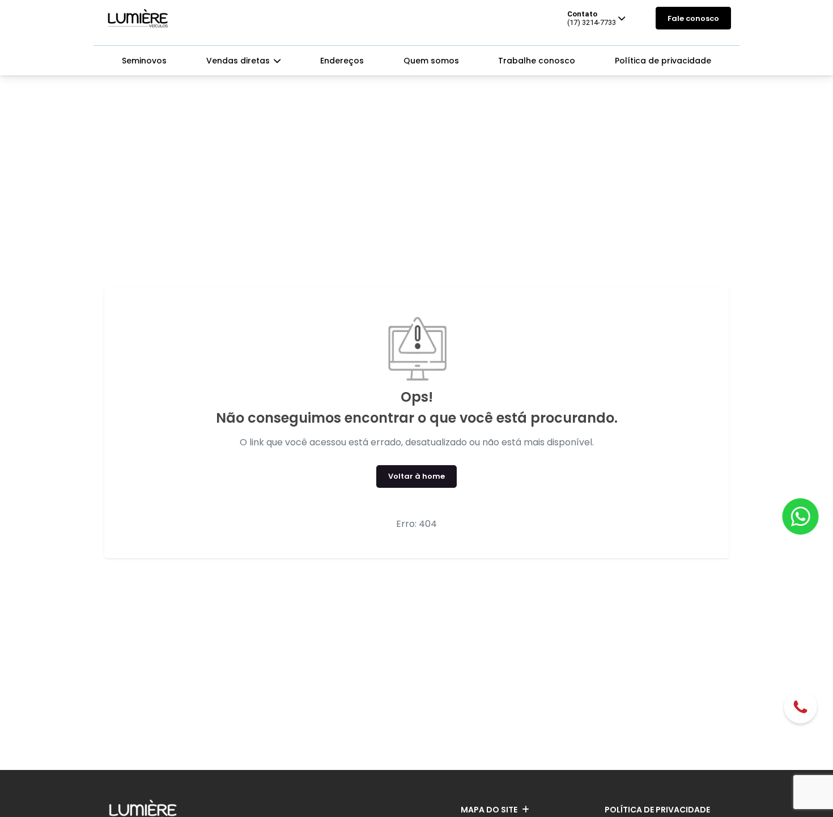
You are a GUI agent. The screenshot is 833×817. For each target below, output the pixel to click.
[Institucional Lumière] (138, 18)
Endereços (342, 60)
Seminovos (144, 60)
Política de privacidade (663, 60)
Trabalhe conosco (536, 60)
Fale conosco (693, 18)
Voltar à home (416, 476)
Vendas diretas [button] (239, 60)
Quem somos (431, 60)
